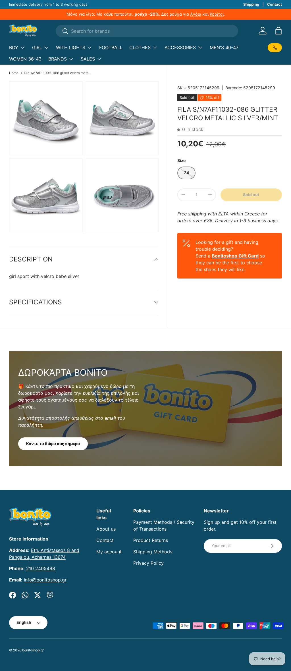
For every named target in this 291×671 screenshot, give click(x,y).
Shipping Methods (152, 551)
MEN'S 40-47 (224, 47)
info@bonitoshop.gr (45, 580)
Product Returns (150, 540)
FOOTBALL (110, 47)
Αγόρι (195, 14)
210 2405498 (40, 568)
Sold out (251, 194)
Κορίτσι (217, 14)
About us (106, 529)
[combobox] (147, 31)
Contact (274, 4)
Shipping (251, 4)
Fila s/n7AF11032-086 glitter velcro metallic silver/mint (58, 73)
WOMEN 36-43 (25, 59)
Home (13, 73)
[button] (278, 30)
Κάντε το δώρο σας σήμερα (53, 443)
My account (109, 551)
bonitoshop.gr (32, 650)
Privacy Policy (148, 563)
